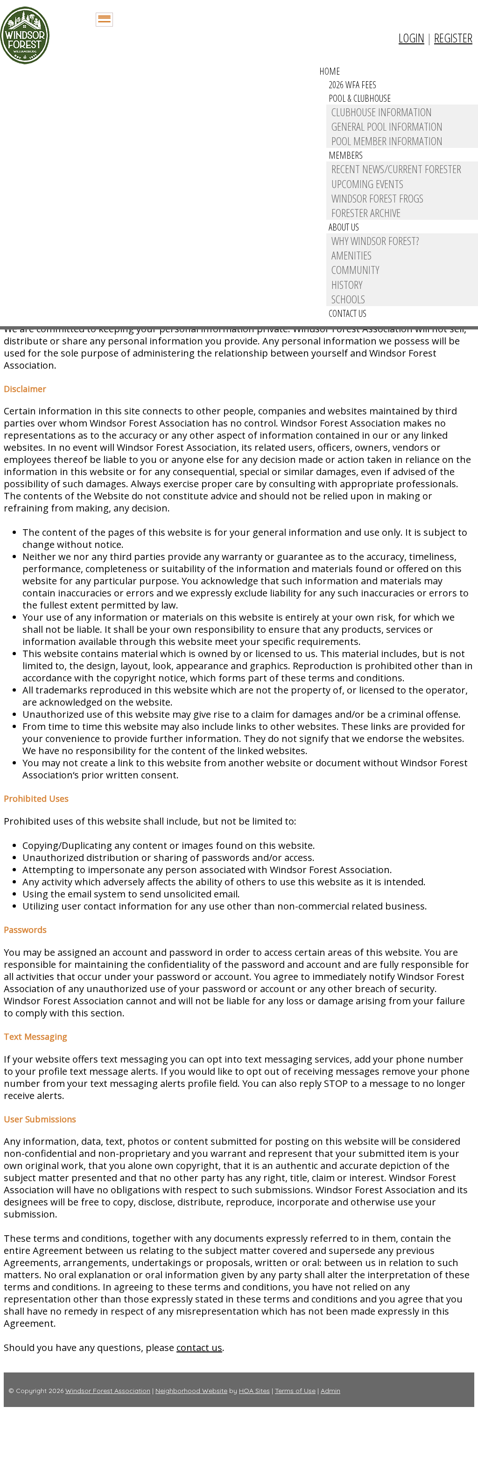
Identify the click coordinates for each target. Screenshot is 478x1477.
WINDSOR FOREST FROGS (377, 198)
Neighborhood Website (191, 1390)
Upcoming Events (367, 183)
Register (453, 37)
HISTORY (346, 284)
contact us (199, 1347)
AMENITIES (351, 255)
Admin (330, 1390)
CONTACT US (347, 313)
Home (329, 71)
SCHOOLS (348, 299)
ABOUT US (344, 227)
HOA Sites (254, 1390)
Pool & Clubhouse (360, 98)
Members (346, 155)
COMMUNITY (355, 269)
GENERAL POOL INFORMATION (387, 126)
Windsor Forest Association (107, 1390)
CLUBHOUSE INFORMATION (381, 111)
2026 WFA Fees (352, 84)
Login (411, 37)
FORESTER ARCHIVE (366, 212)
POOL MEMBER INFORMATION (387, 140)
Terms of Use (295, 1390)
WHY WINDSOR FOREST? (375, 240)
